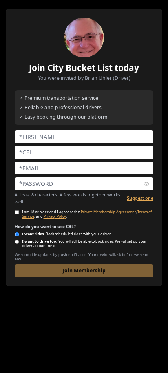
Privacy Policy (55, 216)
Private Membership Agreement (108, 211)
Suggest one (140, 198)
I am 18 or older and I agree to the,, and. (87, 214)
